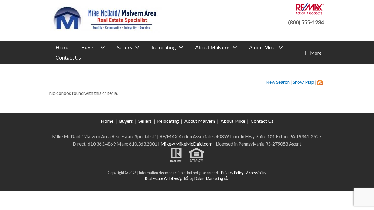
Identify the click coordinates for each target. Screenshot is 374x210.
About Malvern (199, 121)
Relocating (168, 121)
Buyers (126, 121)
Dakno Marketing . (211, 178)
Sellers (145, 121)
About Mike (233, 121)
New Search (278, 82)
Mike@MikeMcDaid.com (186, 143)
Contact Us (68, 57)
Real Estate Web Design (164, 178)
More (315, 53)
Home (63, 47)
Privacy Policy (232, 172)
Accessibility (256, 172)
